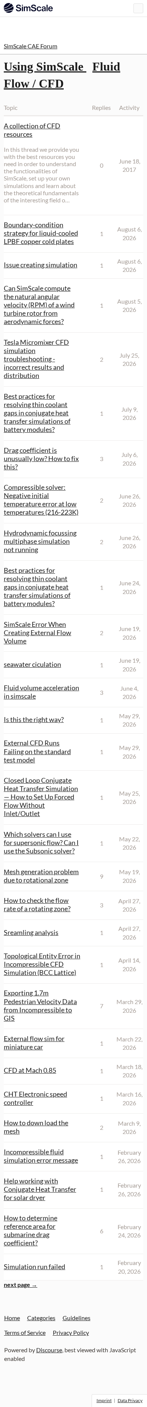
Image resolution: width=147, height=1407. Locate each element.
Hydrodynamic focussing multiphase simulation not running (40, 541)
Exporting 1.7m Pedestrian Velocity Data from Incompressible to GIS (40, 1005)
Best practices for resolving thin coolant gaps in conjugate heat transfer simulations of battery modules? (37, 413)
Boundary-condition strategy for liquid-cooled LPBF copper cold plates (41, 233)
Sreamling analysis (31, 932)
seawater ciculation (32, 664)
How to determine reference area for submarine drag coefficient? (30, 1230)
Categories (41, 1317)
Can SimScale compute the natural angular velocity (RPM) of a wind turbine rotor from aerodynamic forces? (39, 305)
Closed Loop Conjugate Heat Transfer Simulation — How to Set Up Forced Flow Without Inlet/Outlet (41, 797)
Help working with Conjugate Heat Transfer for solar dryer (40, 1189)
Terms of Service (25, 1332)
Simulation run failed (34, 1266)
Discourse (49, 1349)
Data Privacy (130, 1400)
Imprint (104, 1400)
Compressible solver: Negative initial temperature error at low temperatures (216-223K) (41, 499)
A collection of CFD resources (32, 130)
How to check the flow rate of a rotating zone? (37, 904)
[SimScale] (28, 8)
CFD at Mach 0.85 (30, 1070)
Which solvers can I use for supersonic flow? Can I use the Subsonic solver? (41, 842)
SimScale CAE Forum (30, 45)
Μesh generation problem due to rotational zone (41, 875)
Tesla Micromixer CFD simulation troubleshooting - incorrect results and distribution (36, 359)
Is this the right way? (34, 719)
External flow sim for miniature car (34, 1042)
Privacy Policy (71, 1332)
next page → (20, 1284)
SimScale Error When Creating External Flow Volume (37, 632)
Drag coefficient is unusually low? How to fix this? (41, 458)
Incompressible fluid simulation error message (41, 1156)
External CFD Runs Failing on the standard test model (37, 751)
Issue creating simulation (40, 265)
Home (12, 1317)
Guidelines (76, 1317)
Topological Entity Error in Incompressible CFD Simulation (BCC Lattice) (42, 964)
